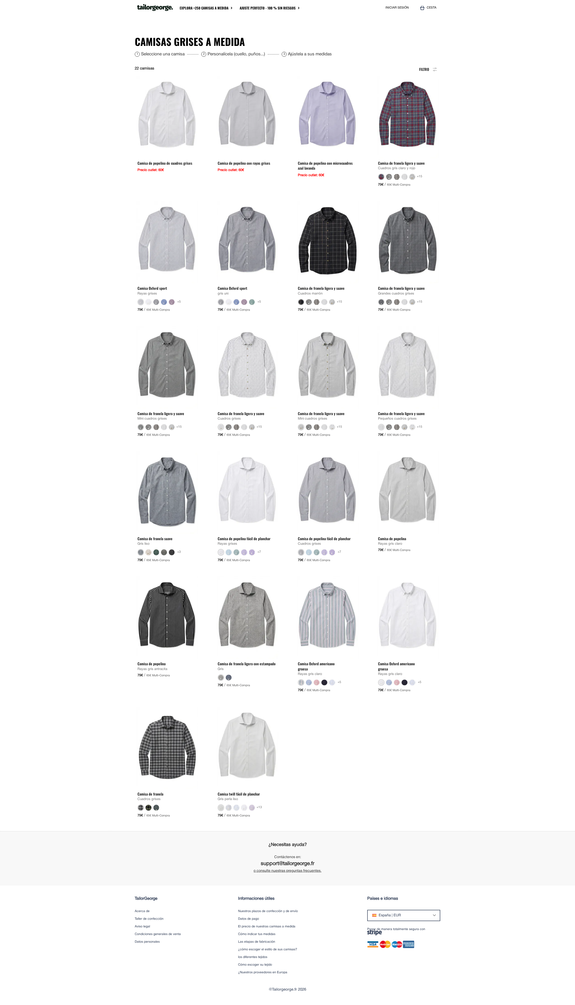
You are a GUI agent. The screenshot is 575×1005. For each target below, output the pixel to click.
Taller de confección (149, 918)
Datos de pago (248, 918)
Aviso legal (142, 926)
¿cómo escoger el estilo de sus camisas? (267, 949)
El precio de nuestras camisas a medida (266, 926)
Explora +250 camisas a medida (204, 8)
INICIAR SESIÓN (397, 7)
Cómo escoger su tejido (255, 964)
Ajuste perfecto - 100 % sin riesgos (268, 8)
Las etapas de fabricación (256, 941)
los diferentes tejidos (252, 957)
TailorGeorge (146, 899)
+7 (259, 552)
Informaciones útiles (256, 899)
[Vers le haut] (559, 990)
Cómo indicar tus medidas (256, 934)
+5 (179, 301)
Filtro (424, 69)
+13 (259, 807)
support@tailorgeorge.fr (287, 863)
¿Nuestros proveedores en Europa (262, 972)
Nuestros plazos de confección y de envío (268, 911)
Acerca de (142, 911)
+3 (179, 552)
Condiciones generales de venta (158, 934)
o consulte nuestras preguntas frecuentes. (287, 870)
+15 (419, 176)
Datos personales (147, 941)
